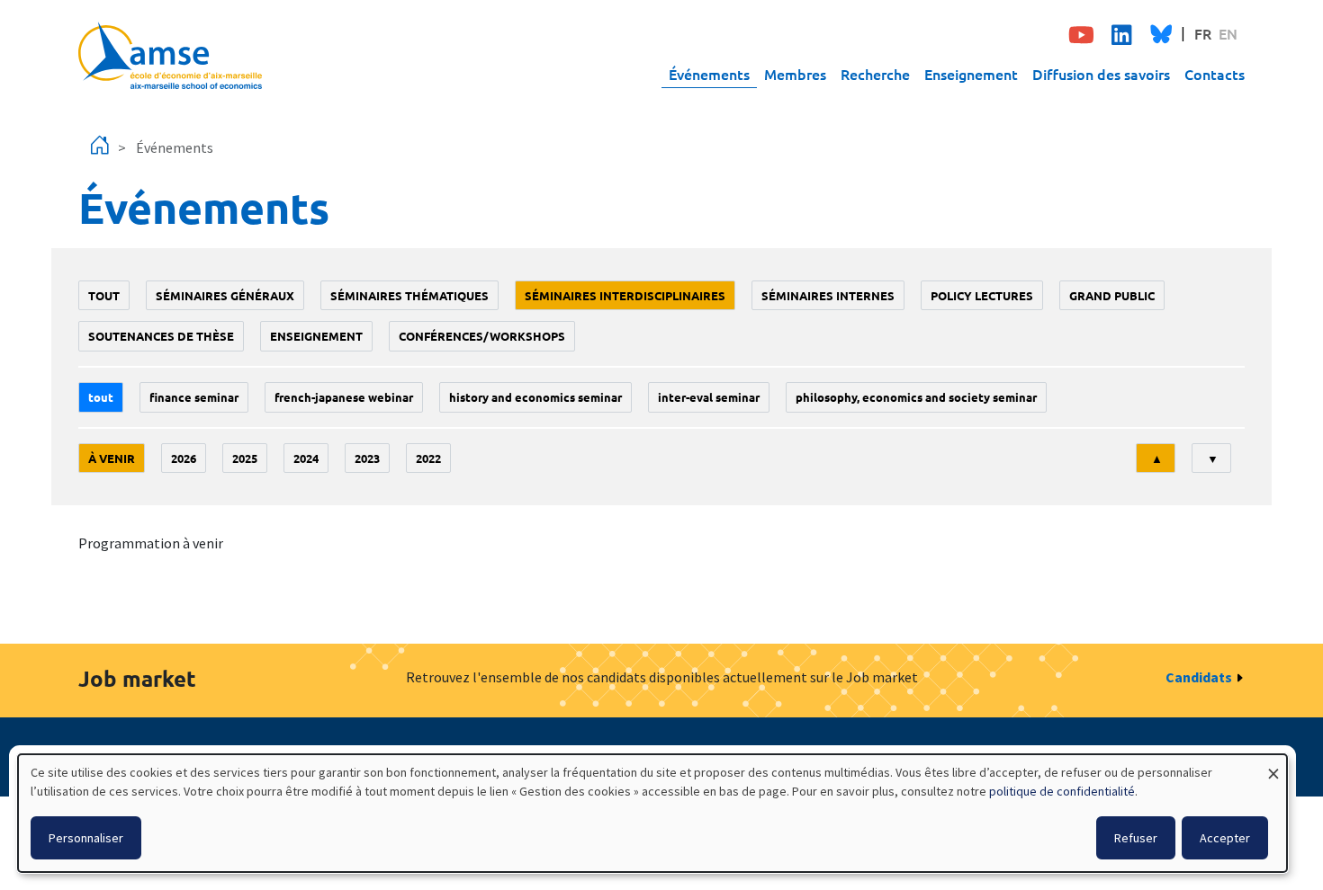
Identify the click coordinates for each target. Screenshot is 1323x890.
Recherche (875, 74)
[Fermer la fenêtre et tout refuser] (1273, 765)
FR (1202, 33)
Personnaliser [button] (86, 838)
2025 (244, 458)
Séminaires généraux (225, 295)
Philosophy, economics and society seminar (916, 397)
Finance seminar (193, 397)
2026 (183, 458)
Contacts (1214, 74)
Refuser (1135, 838)
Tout (104, 295)
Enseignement (971, 74)
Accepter (1225, 838)
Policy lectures (982, 295)
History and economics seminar (535, 397)
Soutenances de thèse (161, 335)
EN (1228, 33)
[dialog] (652, 813)
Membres (795, 74)
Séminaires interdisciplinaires (625, 295)
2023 (367, 458)
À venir (111, 458)
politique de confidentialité (1062, 791)
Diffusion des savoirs (1101, 74)
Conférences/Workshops (482, 335)
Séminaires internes (828, 295)
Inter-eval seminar (709, 397)
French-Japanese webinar (343, 397)
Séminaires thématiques (409, 295)
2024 (306, 458)
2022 (428, 458)
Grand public (1112, 295)
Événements (709, 74)
